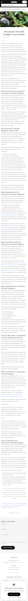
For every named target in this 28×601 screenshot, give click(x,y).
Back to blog (15, 513)
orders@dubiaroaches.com (16, 562)
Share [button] (4, 40)
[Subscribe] (23, 580)
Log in (24, 1)
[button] (1, 2)
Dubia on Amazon (14, 572)
